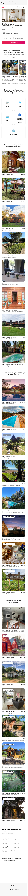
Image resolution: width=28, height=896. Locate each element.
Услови (16, 889)
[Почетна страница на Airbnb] (3, 7)
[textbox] (7, 38)
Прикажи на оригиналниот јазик (10, 3)
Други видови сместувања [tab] (8, 833)
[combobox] (13, 34)
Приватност (11, 889)
